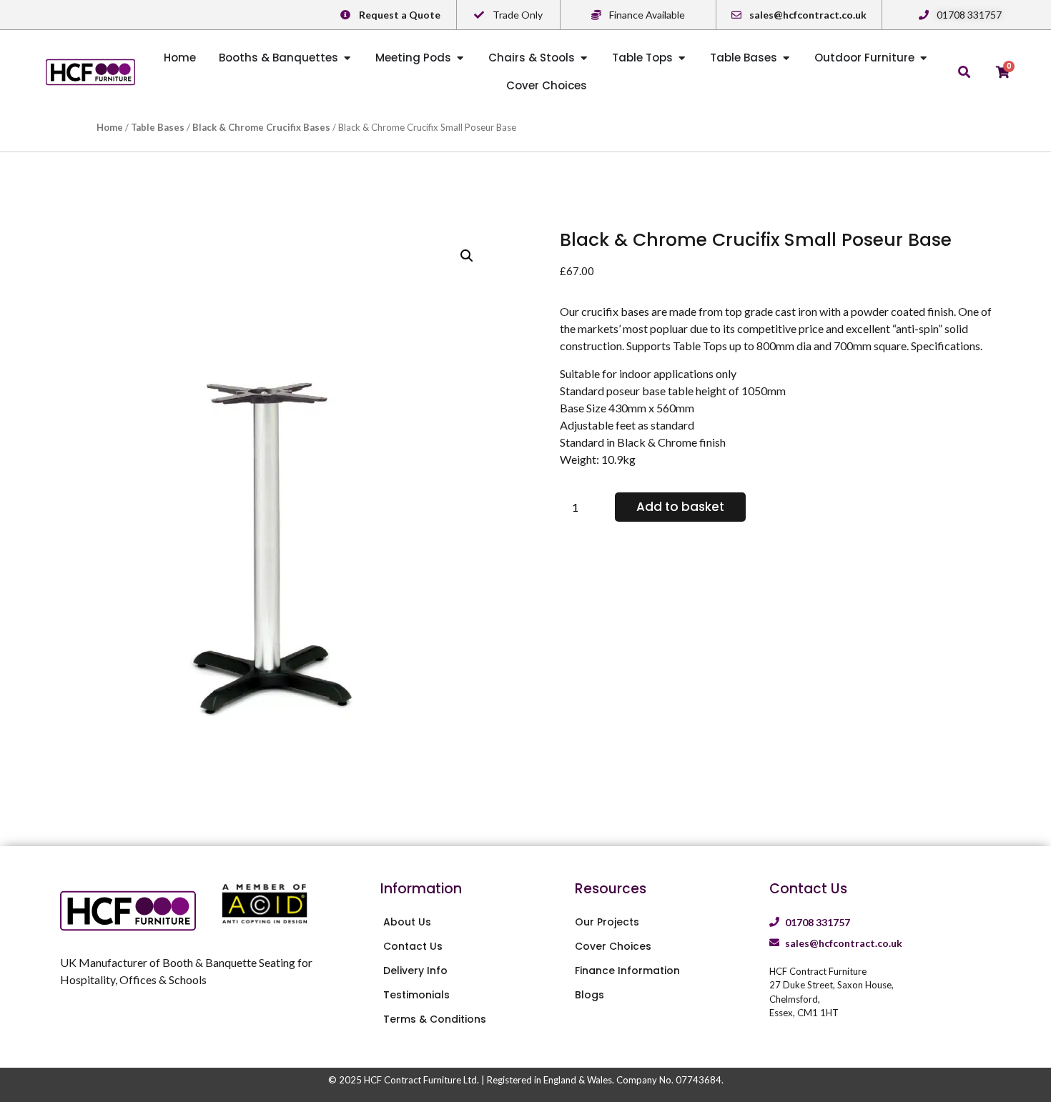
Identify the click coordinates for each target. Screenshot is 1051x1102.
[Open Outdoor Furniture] (923, 58)
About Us (407, 922)
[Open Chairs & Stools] (583, 58)
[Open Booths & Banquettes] (347, 58)
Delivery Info (415, 970)
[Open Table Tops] (681, 58)
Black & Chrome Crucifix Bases (261, 127)
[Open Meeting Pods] (460, 58)
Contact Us (413, 946)
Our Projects (607, 922)
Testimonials (416, 995)
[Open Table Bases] (786, 58)
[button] (467, 256)
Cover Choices (613, 946)
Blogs (589, 995)
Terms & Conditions (434, 1019)
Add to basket (680, 506)
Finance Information (627, 970)
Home (110, 127)
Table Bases (157, 127)
